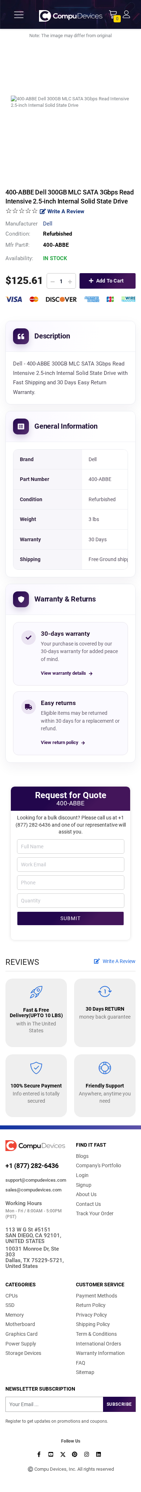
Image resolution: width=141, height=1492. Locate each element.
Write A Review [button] (119, 961)
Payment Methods (96, 1296)
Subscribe (119, 1404)
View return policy (59, 742)
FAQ (80, 1363)
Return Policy (91, 1305)
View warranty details (63, 673)
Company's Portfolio (98, 1165)
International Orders (98, 1344)
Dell (47, 223)
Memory (14, 1315)
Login (82, 1175)
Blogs (82, 1156)
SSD (9, 1305)
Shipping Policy (93, 1324)
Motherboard (20, 1324)
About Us (86, 1194)
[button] (126, 14)
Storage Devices (23, 1353)
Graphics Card (21, 1334)
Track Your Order (95, 1213)
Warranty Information (100, 1353)
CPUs (11, 1296)
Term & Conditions (96, 1334)
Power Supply (20, 1344)
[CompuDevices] (70, 14)
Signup (83, 1185)
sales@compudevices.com (33, 1190)
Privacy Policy (91, 1315)
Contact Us (88, 1204)
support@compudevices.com (35, 1180)
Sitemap (85, 1372)
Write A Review (65, 211)
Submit (70, 918)
